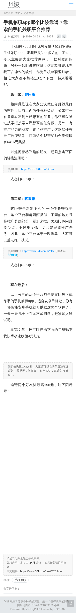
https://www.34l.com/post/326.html (41, 571)
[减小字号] (64, 36)
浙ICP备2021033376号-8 (43, 605)
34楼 (7, 601)
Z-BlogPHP (32, 609)
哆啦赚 (30, 199)
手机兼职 (20, 580)
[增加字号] (59, 36)
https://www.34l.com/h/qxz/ (37, 169)
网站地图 (22, 605)
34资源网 (13, 36)
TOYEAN (59, 609)
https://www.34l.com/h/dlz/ (38, 250)
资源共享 (28, 13)
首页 (18, 13)
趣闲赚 (30, 94)
